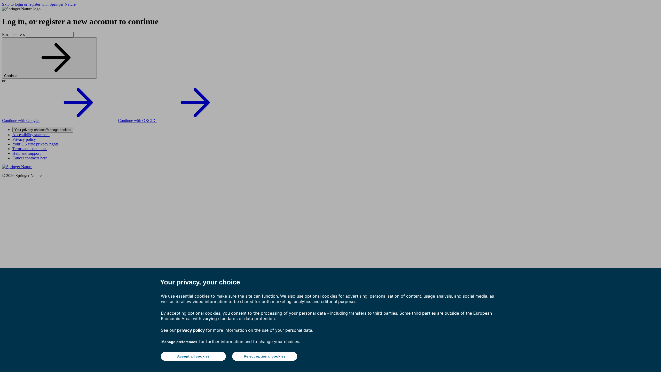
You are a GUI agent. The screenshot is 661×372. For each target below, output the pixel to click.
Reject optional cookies (265, 356)
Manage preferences (179, 342)
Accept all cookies (193, 356)
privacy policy (191, 330)
